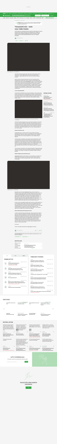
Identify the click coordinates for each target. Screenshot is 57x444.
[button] (15, 362)
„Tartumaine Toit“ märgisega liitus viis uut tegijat (39, 274)
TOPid (18, 17)
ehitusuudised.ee (35, 13)
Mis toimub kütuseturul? (12, 277)
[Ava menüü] (7, 13)
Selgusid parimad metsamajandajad (14, 287)
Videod (31, 17)
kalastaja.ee (45, 13)
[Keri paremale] (41, 246)
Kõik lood (7, 17)
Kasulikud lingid (38, 17)
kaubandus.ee (25, 13)
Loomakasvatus (17, 236)
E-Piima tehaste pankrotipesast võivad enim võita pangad (48, 97)
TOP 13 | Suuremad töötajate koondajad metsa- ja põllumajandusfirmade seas (21, 349)
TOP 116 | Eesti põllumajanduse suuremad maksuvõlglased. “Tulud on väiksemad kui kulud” (34, 334)
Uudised (9, 267)
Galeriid (15, 17)
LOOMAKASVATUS (17, 20)
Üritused (34, 17)
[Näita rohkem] (53, 13)
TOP (9, 280)
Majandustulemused (34, 268)
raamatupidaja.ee (30, 13)
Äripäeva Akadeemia (21, 313)
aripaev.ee (10, 13)
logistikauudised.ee (20, 13)
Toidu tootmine (24, 236)
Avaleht (4, 17)
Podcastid (27, 17)
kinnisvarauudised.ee (40, 13)
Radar (42, 17)
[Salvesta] (25, 261)
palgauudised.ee (50, 13)
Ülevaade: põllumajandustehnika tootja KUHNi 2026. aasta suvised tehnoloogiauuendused (30, 246)
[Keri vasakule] (23, 246)
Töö (25, 17)
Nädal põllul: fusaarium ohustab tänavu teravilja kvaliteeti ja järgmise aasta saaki (49, 109)
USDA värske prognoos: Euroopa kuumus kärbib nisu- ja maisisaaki (46, 334)
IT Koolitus (42, 313)
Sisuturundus (21, 17)
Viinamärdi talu (28, 81)
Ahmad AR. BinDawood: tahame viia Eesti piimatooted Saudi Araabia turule (48, 104)
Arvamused (11, 17)
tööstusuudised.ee (14, 13)
